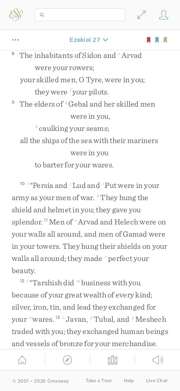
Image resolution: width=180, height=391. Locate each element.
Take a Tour (99, 380)
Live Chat (156, 380)
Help (129, 380)
